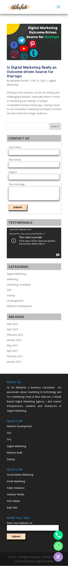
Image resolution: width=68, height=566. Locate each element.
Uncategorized (15, 300)
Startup (11, 295)
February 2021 (15, 356)
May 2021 (12, 345)
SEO (9, 290)
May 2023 (12, 324)
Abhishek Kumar (19, 80)
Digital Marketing (16, 273)
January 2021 (14, 361)
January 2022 (14, 340)
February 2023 (15, 334)
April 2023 (12, 329)
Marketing (12, 279)
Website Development (19, 306)
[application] (34, 243)
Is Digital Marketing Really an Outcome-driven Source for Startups (31, 71)
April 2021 (12, 350)
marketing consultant (19, 284)
